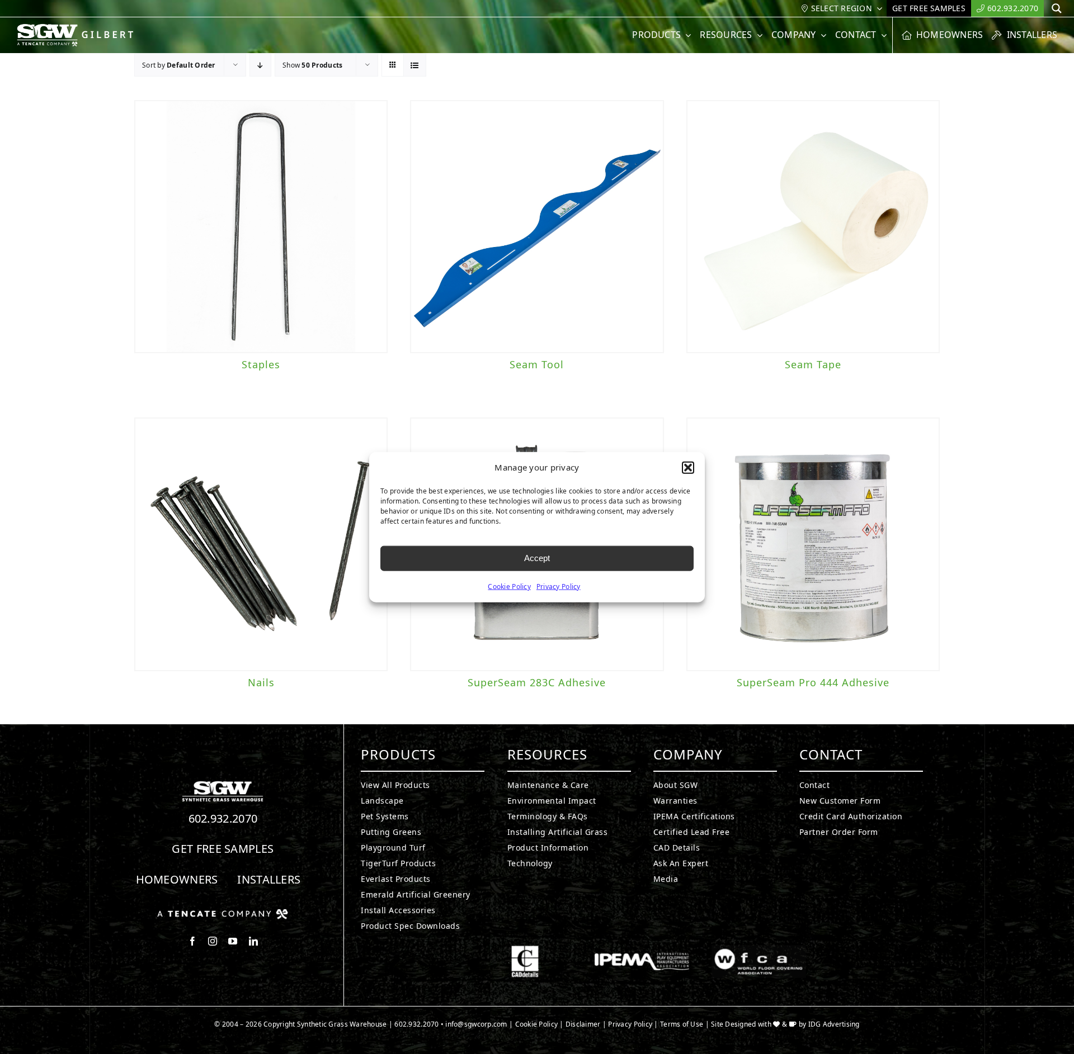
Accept (537, 558)
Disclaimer (583, 1024)
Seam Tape (813, 364)
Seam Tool (537, 364)
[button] (688, 467)
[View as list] (415, 65)
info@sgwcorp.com (476, 1024)
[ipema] (642, 950)
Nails (261, 682)
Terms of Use (681, 1024)
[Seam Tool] (536, 226)
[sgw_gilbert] (78, 28)
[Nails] (261, 544)
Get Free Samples (223, 848)
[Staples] (261, 226)
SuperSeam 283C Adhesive (537, 682)
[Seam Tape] (813, 226)
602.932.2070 (223, 818)
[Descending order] (260, 65)
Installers (268, 879)
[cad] (525, 950)
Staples (261, 364)
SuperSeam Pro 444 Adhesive (813, 682)
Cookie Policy (509, 586)
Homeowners (177, 879)
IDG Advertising (834, 1024)
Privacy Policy (558, 586)
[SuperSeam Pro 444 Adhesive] (813, 544)
